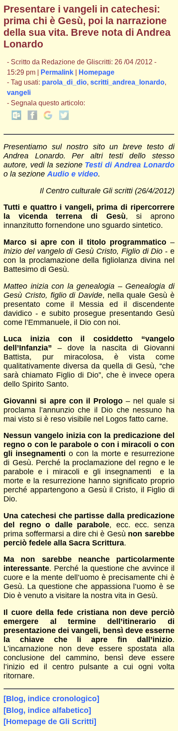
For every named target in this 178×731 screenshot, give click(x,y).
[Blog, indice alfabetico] (47, 710)
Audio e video (72, 174)
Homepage (96, 72)
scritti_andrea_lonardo (127, 82)
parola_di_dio (64, 82)
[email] (16, 117)
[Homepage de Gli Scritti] (49, 721)
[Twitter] (64, 117)
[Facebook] (32, 117)
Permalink (57, 72)
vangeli (19, 92)
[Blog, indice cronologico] (51, 698)
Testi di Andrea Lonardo (129, 165)
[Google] (48, 117)
